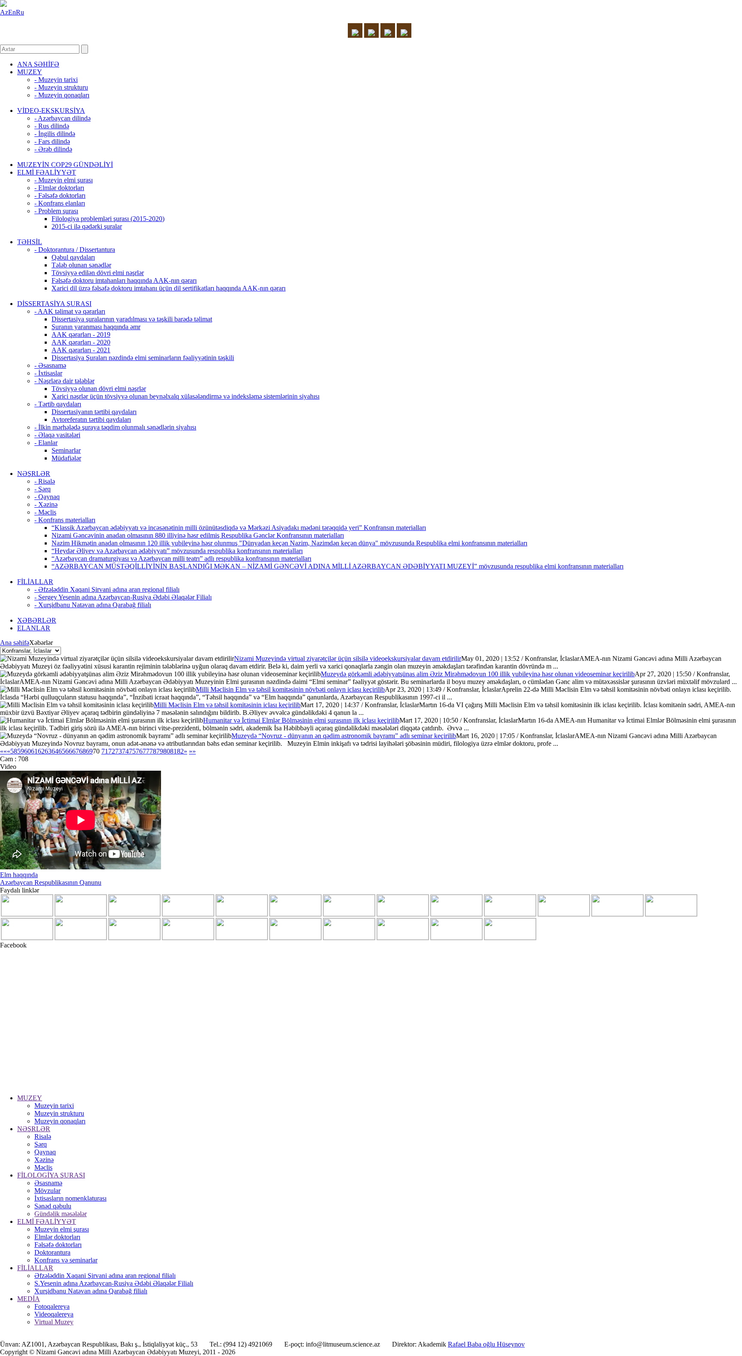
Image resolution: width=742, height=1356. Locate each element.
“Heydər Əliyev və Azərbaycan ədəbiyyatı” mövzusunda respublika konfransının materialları (177, 550)
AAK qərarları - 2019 (81, 334)
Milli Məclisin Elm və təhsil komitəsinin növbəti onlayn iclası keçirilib (290, 689)
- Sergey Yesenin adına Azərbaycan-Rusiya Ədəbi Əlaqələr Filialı (123, 597)
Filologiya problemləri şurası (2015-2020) (108, 218)
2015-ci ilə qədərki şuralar (87, 226)
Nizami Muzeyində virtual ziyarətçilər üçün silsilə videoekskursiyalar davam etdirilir (347, 658)
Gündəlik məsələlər (60, 1213)
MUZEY (29, 72)
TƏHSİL (29, 241)
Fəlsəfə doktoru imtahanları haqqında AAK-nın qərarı (124, 280)
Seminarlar (66, 450)
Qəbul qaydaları (73, 257)
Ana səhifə (14, 642)
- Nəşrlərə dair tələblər (64, 380)
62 (41, 751)
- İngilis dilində (54, 133)
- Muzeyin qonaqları (61, 95)
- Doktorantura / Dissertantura (74, 249)
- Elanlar (46, 442)
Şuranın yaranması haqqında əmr (96, 326)
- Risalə (44, 481)
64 (55, 751)
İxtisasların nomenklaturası (70, 1198)
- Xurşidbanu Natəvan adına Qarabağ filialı (92, 604)
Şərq (40, 1144)
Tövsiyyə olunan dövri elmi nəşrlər (99, 388)
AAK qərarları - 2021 (81, 350)
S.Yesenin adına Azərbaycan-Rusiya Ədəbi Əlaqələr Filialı (113, 1283)
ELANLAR (33, 628)
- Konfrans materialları (64, 520)
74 (125, 751)
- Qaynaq (47, 496)
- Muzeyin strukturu (61, 87)
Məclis (43, 1167)
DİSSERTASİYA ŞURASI (54, 303)
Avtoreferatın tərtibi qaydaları (91, 419)
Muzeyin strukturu (59, 1113)
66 (68, 751)
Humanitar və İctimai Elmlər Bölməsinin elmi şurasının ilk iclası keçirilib (301, 720)
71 (104, 751)
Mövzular (47, 1190)
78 (152, 751)
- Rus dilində (51, 126)
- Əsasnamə (50, 365)
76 (139, 751)
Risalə (42, 1136)
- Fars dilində (52, 141)
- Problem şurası (56, 211)
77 (146, 751)
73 (118, 751)
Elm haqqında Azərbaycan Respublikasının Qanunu (50, 878)
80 (166, 751)
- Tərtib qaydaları (57, 404)
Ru (20, 12)
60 (27, 751)
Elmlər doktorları (57, 1237)
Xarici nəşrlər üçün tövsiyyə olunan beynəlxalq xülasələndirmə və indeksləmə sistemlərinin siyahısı (185, 396)
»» (192, 751)
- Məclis (45, 512)
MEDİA (28, 1298)
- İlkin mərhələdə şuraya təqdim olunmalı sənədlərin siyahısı (115, 427)
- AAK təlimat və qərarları (69, 311)
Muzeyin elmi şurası (61, 1229)
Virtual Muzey (53, 1322)
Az (4, 12)
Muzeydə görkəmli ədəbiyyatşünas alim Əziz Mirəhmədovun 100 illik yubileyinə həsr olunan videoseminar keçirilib (478, 674)
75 (132, 751)
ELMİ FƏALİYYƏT (46, 172)
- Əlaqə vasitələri (57, 435)
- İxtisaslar (48, 373)
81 (173, 751)
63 (48, 751)
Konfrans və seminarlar (65, 1260)
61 (34, 751)
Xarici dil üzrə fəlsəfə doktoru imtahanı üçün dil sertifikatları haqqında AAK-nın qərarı (169, 288)
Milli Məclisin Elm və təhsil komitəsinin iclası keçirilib (227, 704)
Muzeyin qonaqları (59, 1121)
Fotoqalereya (52, 1306)
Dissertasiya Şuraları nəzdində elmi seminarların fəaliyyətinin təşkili (143, 357)
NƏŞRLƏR (33, 473)
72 (111, 751)
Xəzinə (44, 1159)
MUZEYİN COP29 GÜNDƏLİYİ (65, 164)
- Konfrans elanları (59, 203)
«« (3, 751)
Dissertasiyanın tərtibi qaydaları (94, 411)
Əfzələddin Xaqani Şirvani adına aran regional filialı (105, 1275)
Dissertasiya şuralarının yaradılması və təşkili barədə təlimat (132, 319)
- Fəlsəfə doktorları (59, 195)
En (12, 12)
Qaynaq (45, 1152)
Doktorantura (52, 1252)
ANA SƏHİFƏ (38, 64)
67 (75, 751)
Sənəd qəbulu (52, 1206)
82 (180, 751)
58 (13, 751)
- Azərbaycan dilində (62, 118)
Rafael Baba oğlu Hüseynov (486, 1344)
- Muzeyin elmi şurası (63, 180)
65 (61, 751)
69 (89, 751)
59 (20, 751)
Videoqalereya (53, 1314)
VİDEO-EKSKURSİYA (51, 110)
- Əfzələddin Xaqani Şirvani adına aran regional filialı (106, 589)
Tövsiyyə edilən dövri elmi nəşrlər (98, 272)
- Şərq (42, 489)
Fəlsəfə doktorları (58, 1244)
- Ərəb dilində (53, 149)
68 (82, 751)
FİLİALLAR (35, 581)
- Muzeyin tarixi (56, 79)
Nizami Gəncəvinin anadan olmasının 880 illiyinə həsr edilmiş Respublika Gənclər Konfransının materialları (198, 535)
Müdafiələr (66, 458)
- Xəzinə (46, 504)
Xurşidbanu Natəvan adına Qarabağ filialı (90, 1291)
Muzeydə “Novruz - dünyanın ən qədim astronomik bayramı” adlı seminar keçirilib (343, 735)
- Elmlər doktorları (59, 187)
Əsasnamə (48, 1182)
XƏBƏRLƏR (36, 620)
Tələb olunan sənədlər (81, 265)
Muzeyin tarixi (54, 1105)
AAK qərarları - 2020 (81, 342)
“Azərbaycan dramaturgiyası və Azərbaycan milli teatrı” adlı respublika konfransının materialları (181, 558)
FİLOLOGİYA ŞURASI (51, 1175)
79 (159, 751)
